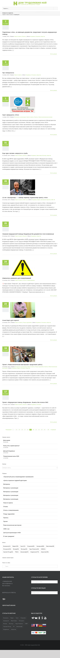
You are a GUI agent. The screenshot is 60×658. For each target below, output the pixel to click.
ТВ (54, 199)
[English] (33, 625)
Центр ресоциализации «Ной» (12, 532)
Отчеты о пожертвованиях (29, 280)
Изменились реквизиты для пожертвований (16, 278)
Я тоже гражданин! (8, 536)
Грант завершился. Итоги (10, 115)
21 (36, 429)
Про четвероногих (8, 73)
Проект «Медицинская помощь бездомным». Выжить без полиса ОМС (25, 402)
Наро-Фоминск (34, 549)
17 (24, 429)
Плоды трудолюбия (27, 322)
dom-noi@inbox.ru (7, 583)
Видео (38, 199)
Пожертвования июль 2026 (11, 456)
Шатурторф (24, 552)
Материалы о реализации (20, 117)
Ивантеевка (39, 155)
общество (43, 36)
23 (41, 429)
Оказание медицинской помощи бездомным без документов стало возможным (28, 234)
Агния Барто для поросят (10, 320)
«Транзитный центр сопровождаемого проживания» (18, 476)
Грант (22, 546)
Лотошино (33, 75)
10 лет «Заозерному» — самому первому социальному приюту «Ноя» (25, 197)
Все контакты (6, 585)
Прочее (5, 521)
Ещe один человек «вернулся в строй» (15, 153)
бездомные (32, 36)
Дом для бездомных (9, 451)
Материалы (6, 484)
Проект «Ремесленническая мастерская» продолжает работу (22, 364)
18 (27, 429)
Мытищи (44, 155)
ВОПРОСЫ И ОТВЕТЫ (9, 592)
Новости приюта (9, 14)
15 (19, 429)
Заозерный (43, 199)
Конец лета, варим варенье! (11, 445)
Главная (4, 14)
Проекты (24, 36)
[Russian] (44, 625)
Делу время (6, 440)
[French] (37, 625)
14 (16, 429)
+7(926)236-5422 (7, 581)
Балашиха (6, 546)
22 (39, 429)
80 (48, 429)
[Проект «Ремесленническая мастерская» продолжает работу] (22, 354)
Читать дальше (53, 54)
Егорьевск (38, 36)
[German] (40, 625)
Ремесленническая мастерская (45, 117)
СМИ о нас (25, 199)
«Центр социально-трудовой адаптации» (15, 480)
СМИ (52, 199)
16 (22, 429)
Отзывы (5, 506)
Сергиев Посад (8, 552)
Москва (16, 549)
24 (44, 429)
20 (33, 429)
